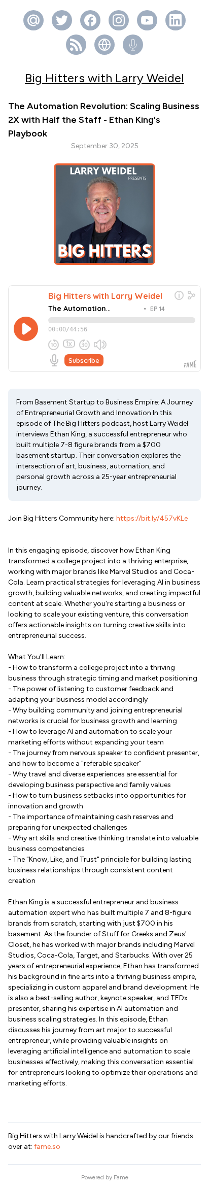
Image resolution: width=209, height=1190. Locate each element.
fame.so (47, 1146)
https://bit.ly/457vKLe (152, 518)
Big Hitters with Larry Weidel (104, 78)
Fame (121, 1177)
